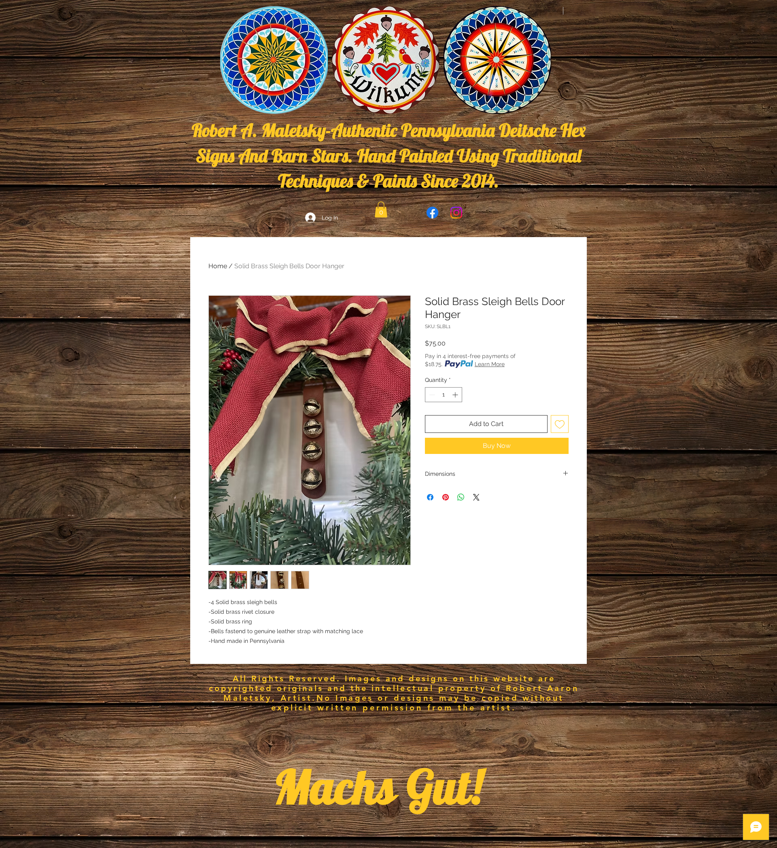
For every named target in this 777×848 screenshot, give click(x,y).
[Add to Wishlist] (560, 424)
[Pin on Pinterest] (445, 497)
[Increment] (456, 395)
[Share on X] (476, 497)
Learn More (490, 364)
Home (217, 266)
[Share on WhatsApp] (461, 497)
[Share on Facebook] (430, 497)
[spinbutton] (443, 395)
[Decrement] (431, 395)
